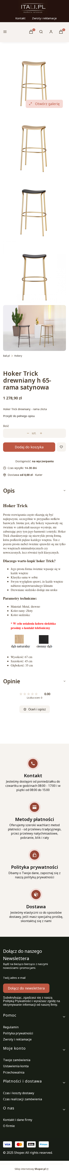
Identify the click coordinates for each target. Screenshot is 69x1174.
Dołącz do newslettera (26, 988)
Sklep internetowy (30, 1169)
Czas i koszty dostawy (18, 1093)
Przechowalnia (13, 1072)
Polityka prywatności (18, 1033)
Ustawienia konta (16, 1066)
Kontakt (20, 18)
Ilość (6, 426)
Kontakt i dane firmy (17, 1120)
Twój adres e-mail (14, 978)
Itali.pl (6, 355)
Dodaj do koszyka (29, 447)
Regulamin (11, 1027)
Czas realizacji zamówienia (22, 1099)
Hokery (18, 355)
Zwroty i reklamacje (44, 18)
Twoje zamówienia (16, 1060)
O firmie (9, 1126)
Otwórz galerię (47, 103)
